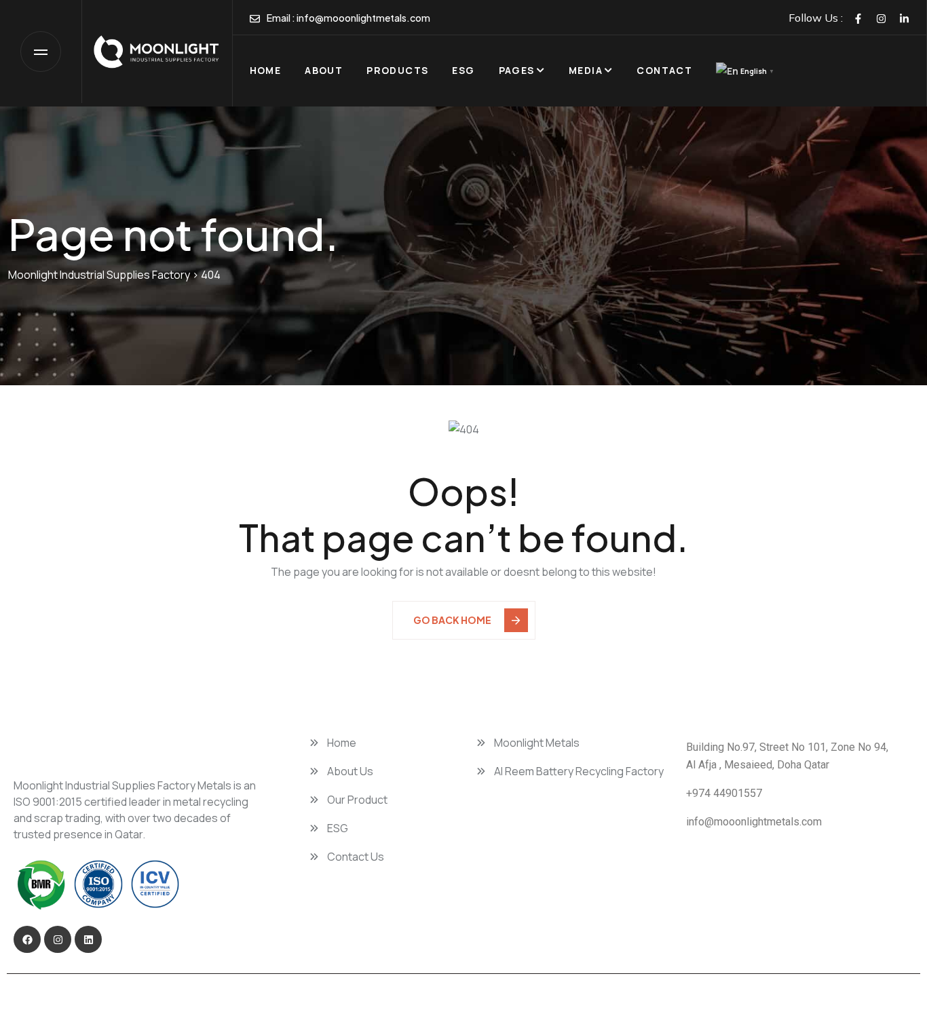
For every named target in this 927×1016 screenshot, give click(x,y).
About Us (349, 771)
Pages (517, 70)
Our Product (356, 799)
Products (397, 70)
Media (586, 70)
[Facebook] (858, 18)
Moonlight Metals (536, 742)
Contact (664, 70)
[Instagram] (881, 18)
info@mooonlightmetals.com (363, 18)
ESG (463, 70)
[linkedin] (904, 18)
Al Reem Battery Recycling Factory (578, 771)
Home (266, 70)
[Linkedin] (88, 939)
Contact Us (354, 856)
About (324, 70)
